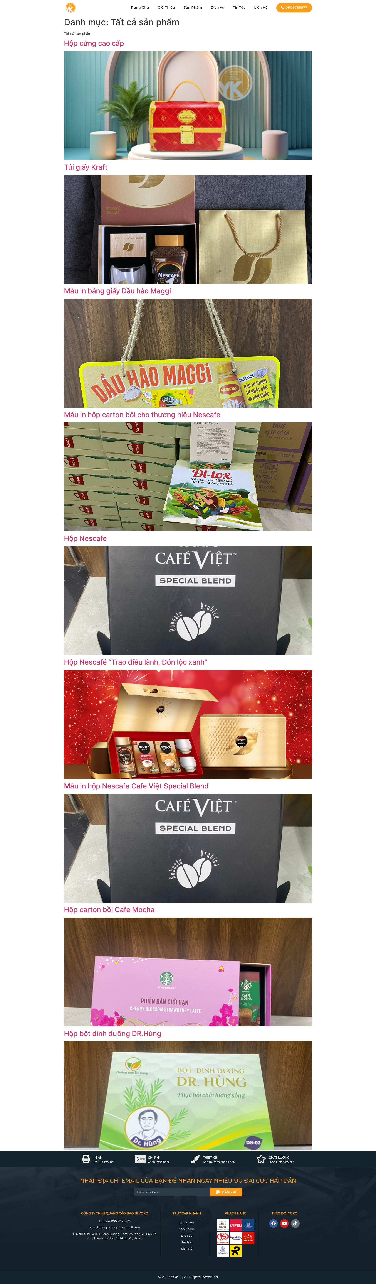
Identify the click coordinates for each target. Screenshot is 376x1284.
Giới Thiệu (166, 7)
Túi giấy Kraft (85, 167)
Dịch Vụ (217, 7)
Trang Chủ (140, 7)
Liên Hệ (261, 7)
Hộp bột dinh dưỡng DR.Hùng (112, 1033)
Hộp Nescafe (85, 538)
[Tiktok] (295, 1223)
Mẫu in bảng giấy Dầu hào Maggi (117, 291)
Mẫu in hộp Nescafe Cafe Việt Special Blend (136, 786)
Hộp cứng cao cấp (94, 43)
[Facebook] (273, 1223)
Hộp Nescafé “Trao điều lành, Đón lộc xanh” (135, 662)
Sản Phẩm (193, 7)
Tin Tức (239, 7)
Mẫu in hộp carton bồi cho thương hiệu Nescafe (142, 414)
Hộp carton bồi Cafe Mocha (109, 909)
